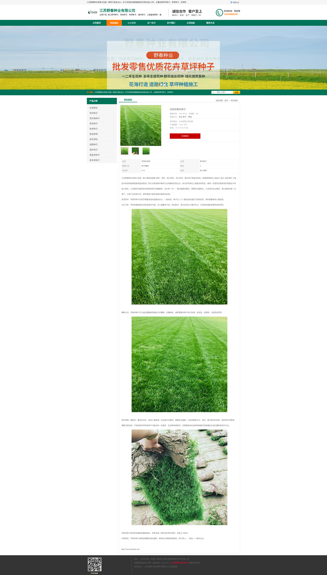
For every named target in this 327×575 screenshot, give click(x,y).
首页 (226, 101)
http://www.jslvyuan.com (130, 549)
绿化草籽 (94, 139)
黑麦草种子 (95, 155)
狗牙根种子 (95, 118)
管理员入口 (165, 567)
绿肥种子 (94, 144)
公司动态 (191, 23)
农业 (180, 117)
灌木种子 (94, 150)
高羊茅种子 (95, 160)
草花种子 (94, 124)
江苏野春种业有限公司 (180, 563)
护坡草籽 (94, 108)
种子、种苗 (187, 117)
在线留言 (185, 136)
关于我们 (171, 23)
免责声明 (156, 567)
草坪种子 (94, 113)
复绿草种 (94, 134)
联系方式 (210, 23)
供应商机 (114, 23)
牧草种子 (94, 129)
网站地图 (173, 567)
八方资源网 (148, 567)
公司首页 (97, 23)
